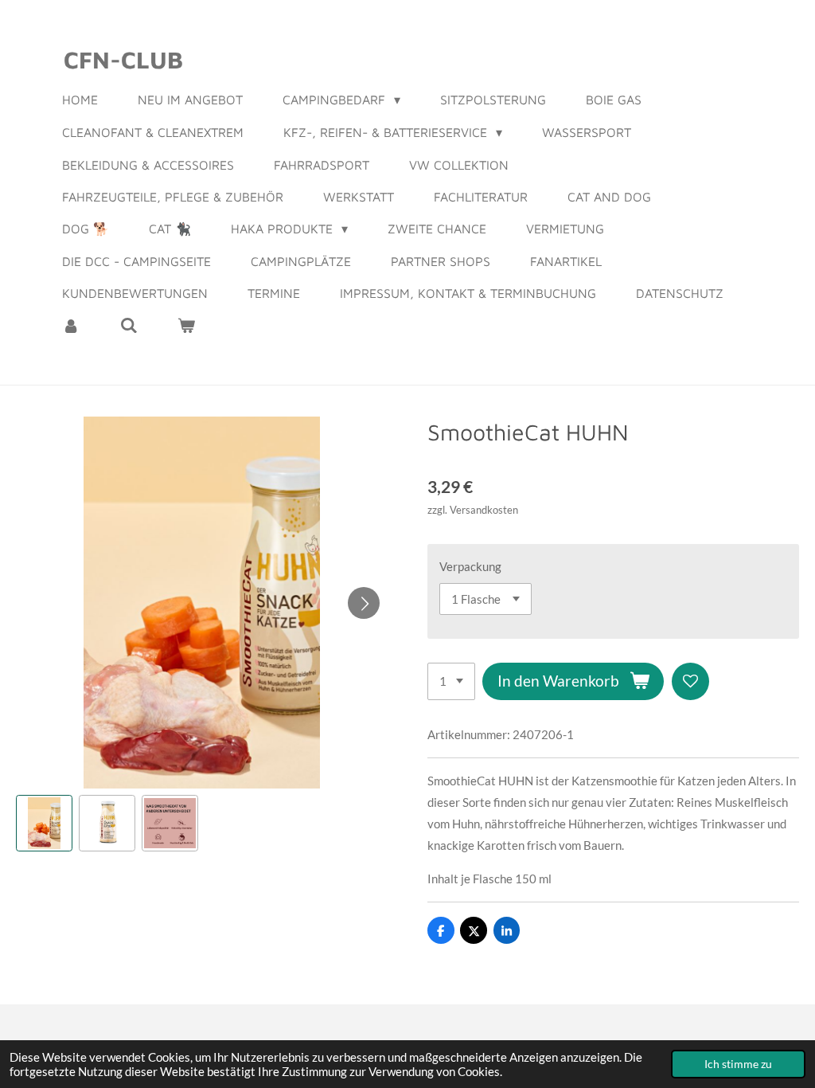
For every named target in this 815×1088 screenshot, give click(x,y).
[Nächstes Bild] (364, 603)
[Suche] (128, 325)
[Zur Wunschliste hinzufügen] (690, 681)
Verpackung (470, 566)
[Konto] (71, 325)
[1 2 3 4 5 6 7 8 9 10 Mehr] (451, 681)
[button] (44, 823)
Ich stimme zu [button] (738, 1064)
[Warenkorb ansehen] (186, 325)
